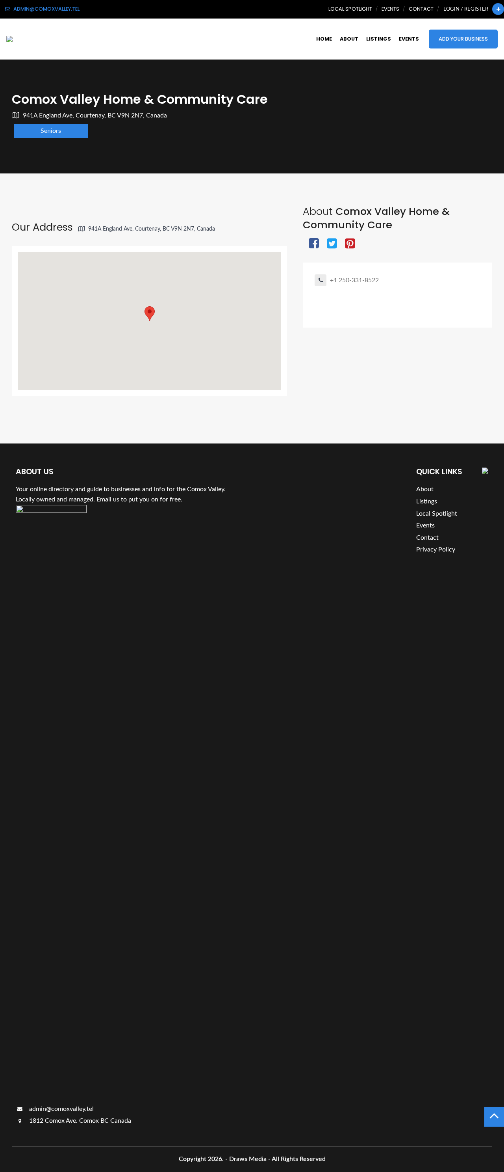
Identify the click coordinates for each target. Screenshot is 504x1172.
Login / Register (465, 9)
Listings (378, 38)
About (349, 38)
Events (390, 9)
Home (324, 38)
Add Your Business (463, 38)
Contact (421, 9)
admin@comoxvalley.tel (61, 1109)
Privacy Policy (435, 549)
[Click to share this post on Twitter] (332, 244)
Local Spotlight (350, 9)
